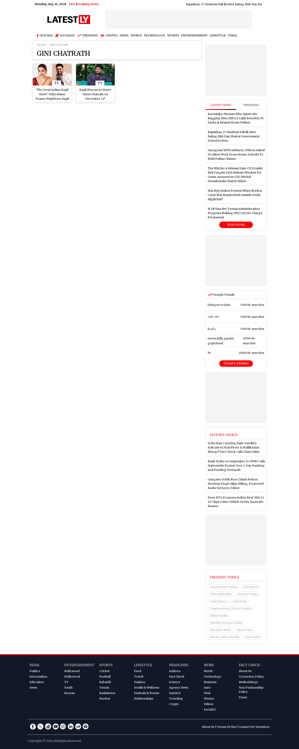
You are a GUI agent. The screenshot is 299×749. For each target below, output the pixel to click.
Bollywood (72, 671)
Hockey (104, 698)
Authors (174, 671)
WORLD (136, 35)
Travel (138, 676)
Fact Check (250, 586)
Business (210, 682)
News (33, 687)
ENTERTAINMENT (194, 35)
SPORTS (173, 35)
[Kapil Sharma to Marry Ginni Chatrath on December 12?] (95, 74)
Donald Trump (247, 594)
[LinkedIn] (71, 726)
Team (243, 697)
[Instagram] (63, 726)
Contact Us (246, 727)
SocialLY (210, 709)
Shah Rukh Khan (221, 594)
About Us (245, 671)
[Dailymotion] (48, 726)
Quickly (46, 35)
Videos (208, 704)
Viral (207, 693)
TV (56, 83)
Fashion (139, 682)
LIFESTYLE (218, 35)
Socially (67, 35)
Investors (263, 727)
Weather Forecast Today (226, 622)
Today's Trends (236, 363)
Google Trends (224, 294)
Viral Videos (218, 601)
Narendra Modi (220, 629)
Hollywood (72, 676)
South (68, 687)
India (34, 665)
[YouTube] (55, 726)
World (208, 671)
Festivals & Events (146, 693)
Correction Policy (251, 676)
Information (38, 676)
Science (174, 682)
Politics (34, 671)
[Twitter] (40, 726)
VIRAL (232, 35)
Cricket (104, 671)
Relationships (143, 698)
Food (137, 671)
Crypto (111, 35)
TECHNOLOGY (154, 35)
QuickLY (175, 693)
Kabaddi (105, 682)
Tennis (104, 687)
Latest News (221, 105)
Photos (209, 698)
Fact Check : (250, 665)
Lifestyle (143, 665)
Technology (212, 676)
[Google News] (78, 726)
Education (36, 682)
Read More (236, 224)
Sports (106, 665)
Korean (69, 693)
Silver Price (244, 629)
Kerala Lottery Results (224, 637)
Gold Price (240, 601)
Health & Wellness (146, 687)
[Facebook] (33, 726)
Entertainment (79, 665)
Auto (207, 687)
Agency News (178, 687)
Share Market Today (223, 586)
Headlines (178, 665)
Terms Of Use (226, 727)
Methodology (248, 682)
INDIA (124, 35)
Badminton (107, 693)
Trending (90, 35)
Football (105, 676)
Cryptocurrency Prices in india (230, 608)
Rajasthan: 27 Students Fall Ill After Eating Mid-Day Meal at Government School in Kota (236, 4)
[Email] (86, 726)
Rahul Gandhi (219, 615)
